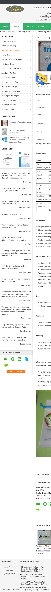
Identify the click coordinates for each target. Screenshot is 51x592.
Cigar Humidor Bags (9, 46)
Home (5, 27)
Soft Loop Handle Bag (9, 82)
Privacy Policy (5, 590)
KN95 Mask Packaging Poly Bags (33, 588)
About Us (29, 27)
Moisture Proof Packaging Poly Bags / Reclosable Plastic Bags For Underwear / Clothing (32, 569)
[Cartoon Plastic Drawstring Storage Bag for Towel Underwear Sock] (4, 140)
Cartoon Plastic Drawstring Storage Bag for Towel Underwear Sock (19, 140)
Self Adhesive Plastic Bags (11, 91)
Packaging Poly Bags (9, 41)
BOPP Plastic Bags (8, 78)
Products (16, 27)
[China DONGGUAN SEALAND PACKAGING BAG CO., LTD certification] (8, 160)
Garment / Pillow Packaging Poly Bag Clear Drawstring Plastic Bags (34, 583)
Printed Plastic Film (8, 105)
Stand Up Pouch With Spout (11, 59)
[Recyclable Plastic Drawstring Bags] (4, 123)
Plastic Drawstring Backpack (11, 69)
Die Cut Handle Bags (9, 87)
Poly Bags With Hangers (10, 96)
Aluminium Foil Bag (8, 73)
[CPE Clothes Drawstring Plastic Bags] (4, 131)
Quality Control (9, 574)
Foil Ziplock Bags (7, 64)
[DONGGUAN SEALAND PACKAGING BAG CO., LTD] (15, 9)
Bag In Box (5, 55)
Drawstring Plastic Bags (25, 32)
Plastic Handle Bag (8, 100)
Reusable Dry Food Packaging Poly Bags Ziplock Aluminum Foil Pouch (33, 577)
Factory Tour (8, 570)
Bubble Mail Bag (7, 109)
